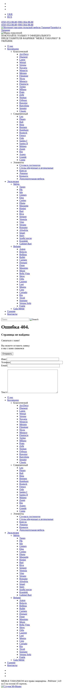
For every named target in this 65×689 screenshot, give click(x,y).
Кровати (23, 176)
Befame (17, 246)
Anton (22, 249)
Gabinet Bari (25, 243)
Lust (21, 284)
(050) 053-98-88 (9, 22)
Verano (22, 224)
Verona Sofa (25, 303)
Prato (21, 92)
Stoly (21, 235)
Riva (21, 214)
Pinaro (22, 119)
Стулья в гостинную (29, 165)
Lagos (22, 59)
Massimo (23, 268)
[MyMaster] (11, 686)
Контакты (12, 314)
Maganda (23, 206)
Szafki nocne (25, 238)
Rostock (23, 132)
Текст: (4, 392)
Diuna (22, 203)
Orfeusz (23, 100)
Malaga (22, 146)
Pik (21, 189)
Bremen (23, 127)
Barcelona (24, 105)
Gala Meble (18, 308)
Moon (22, 270)
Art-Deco (23, 54)
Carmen (23, 260)
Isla (21, 192)
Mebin (16, 184)
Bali (21, 122)
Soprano (23, 300)
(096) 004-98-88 (25, 22)
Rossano (23, 227)
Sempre (23, 216)
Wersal (22, 62)
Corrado (23, 292)
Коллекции (13, 49)
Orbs (21, 279)
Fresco (22, 135)
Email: (4, 365)
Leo (21, 116)
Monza (22, 287)
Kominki (23, 241)
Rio (21, 151)
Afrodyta (23, 230)
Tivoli (22, 298)
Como (22, 159)
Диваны (23, 173)
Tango (22, 187)
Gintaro (23, 195)
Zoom (22, 149)
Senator (23, 108)
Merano (23, 73)
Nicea (22, 78)
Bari (21, 211)
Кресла (23, 170)
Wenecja (23, 70)
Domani (23, 262)
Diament (23, 57)
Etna (21, 197)
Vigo (21, 222)
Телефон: (6, 362)
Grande (22, 157)
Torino (22, 86)
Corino (22, 200)
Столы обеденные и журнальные (36, 168)
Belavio (23, 252)
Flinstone (23, 76)
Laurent (23, 281)
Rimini (22, 208)
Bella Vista (24, 273)
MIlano (22, 89)
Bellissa (23, 254)
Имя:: (4, 359)
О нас (10, 46)
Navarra (23, 67)
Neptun (22, 97)
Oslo (21, 138)
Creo (21, 289)
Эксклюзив (13, 181)
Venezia (23, 219)
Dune (22, 265)
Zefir (21, 95)
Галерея (11, 311)
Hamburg (23, 130)
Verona (22, 65)
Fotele (22, 306)
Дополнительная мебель (31, 178)
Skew (22, 276)
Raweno (23, 103)
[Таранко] (32, 30)
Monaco (23, 81)
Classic (22, 111)
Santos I (23, 141)
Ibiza (21, 124)
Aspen (22, 154)
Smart (22, 233)
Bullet (22, 257)
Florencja (23, 84)
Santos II (23, 143)
